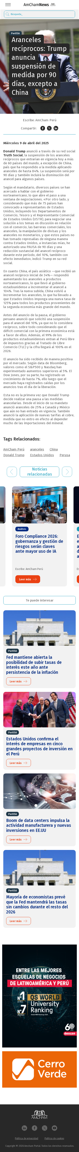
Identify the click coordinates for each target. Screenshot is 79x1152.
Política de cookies (54, 1138)
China (54, 449)
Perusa (64, 455)
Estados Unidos (42, 455)
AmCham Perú (13, 449)
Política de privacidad (26, 1138)
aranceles (37, 449)
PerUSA (15, 33)
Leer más (25, 579)
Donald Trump (13, 455)
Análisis (22, 529)
